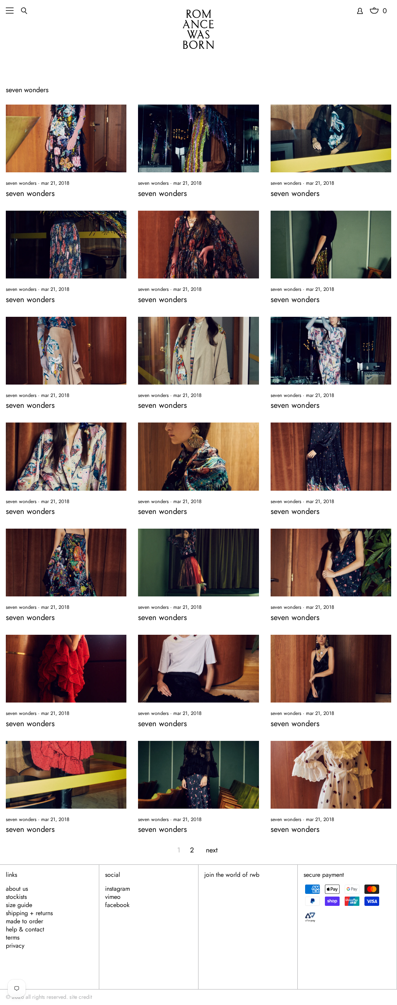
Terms (12, 937)
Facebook (117, 905)
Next (211, 850)
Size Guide (19, 905)
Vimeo (113, 897)
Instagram (117, 889)
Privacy (15, 946)
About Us (17, 889)
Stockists (16, 897)
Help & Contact (25, 929)
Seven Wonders (21, 183)
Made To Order (24, 921)
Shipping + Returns (29, 913)
